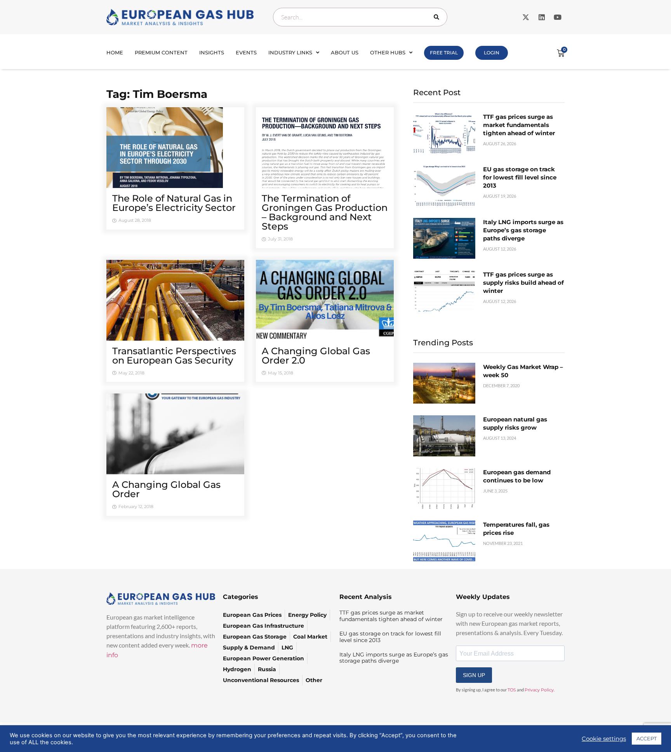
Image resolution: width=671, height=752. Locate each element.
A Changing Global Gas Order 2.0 (316, 355)
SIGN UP (474, 675)
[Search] (438, 17)
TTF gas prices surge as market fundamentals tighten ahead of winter (519, 125)
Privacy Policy (539, 690)
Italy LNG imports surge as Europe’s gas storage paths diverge (523, 230)
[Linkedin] (542, 17)
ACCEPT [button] (646, 738)
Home (114, 52)
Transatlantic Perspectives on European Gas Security (174, 355)
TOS (512, 690)
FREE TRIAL (444, 53)
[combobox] (360, 17)
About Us (344, 52)
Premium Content (161, 52)
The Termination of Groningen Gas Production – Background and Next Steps (325, 212)
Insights (211, 52)
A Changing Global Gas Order (166, 489)
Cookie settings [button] (604, 738)
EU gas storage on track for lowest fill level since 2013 (519, 177)
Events (246, 52)
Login (491, 53)
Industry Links (290, 52)
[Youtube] (558, 17)
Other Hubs (387, 52)
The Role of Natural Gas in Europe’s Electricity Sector (174, 203)
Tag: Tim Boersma (156, 94)
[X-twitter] (526, 17)
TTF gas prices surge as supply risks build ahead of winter (523, 282)
